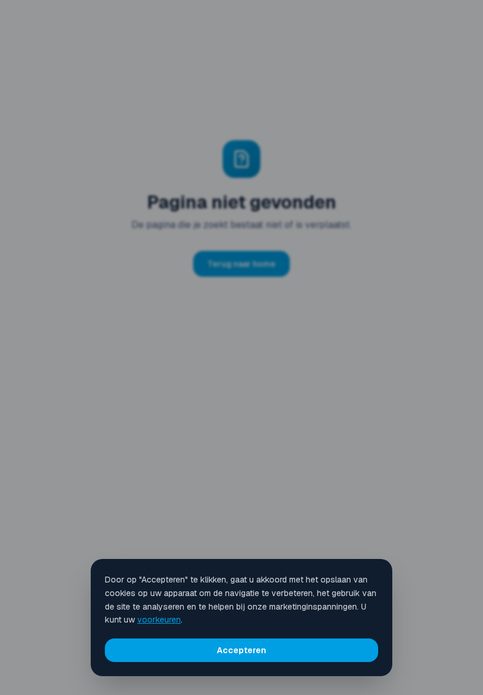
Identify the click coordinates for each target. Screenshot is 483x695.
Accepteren (241, 650)
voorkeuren (159, 619)
